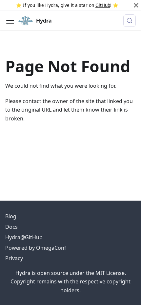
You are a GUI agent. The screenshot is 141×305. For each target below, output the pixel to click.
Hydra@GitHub (24, 237)
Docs (11, 226)
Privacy (14, 258)
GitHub (102, 5)
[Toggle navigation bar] (10, 21)
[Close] (136, 5)
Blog (10, 216)
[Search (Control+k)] (129, 20)
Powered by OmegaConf (35, 247)
